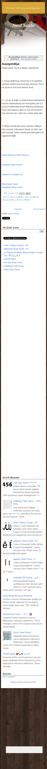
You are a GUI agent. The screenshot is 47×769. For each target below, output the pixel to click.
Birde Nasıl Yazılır (10, 184)
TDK (17, 8)
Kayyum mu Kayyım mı (12, 174)
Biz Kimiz (10, 8)
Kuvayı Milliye (32, 196)
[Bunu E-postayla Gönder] (20, 193)
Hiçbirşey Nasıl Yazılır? (12, 165)
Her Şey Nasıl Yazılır (13, 262)
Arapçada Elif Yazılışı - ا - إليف (26, 577)
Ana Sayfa (18, 209)
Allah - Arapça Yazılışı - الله (16, 245)
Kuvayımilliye (10, 64)
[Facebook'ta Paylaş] (27, 193)
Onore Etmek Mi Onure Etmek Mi (17, 596)
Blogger (13, 682)
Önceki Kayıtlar (39, 209)
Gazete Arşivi (25, 8)
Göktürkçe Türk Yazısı (14, 266)
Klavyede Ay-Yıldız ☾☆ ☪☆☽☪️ (17, 614)
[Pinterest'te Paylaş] (29, 193)
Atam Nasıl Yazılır (12, 269)
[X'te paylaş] (25, 193)
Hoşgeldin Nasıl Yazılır (12, 187)
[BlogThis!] (22, 193)
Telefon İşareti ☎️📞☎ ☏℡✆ (16, 654)
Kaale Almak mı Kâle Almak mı (15, 155)
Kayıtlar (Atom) (13, 214)
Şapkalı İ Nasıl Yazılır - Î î (24, 559)
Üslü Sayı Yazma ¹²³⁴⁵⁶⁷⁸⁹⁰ (25, 483)
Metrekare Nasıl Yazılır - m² (16, 249)
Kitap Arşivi (36, 8)
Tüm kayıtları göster (29, 59)
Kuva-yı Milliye (17, 196)
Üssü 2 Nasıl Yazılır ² (22, 632)
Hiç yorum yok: (11, 193)
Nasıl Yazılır (23, 25)
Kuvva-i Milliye (24, 199)
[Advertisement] (23, 374)
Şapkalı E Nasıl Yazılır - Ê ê (25, 541)
